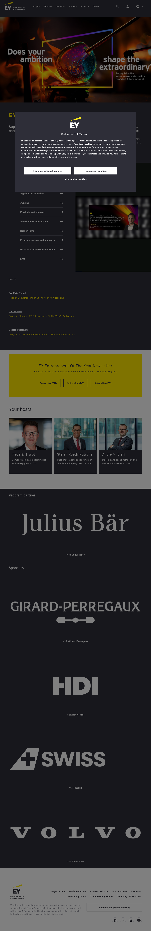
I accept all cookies (95, 170)
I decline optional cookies (47, 170)
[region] (75, 152)
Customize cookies (76, 179)
